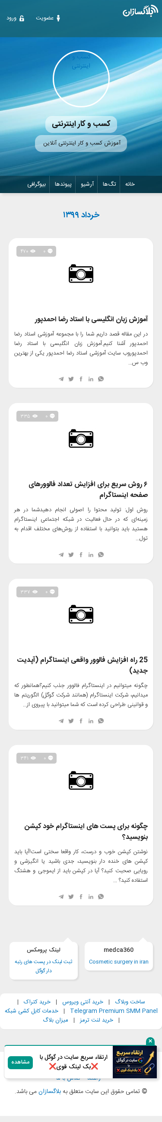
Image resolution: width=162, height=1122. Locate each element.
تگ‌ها (109, 184)
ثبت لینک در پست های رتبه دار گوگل (43, 960)
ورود (11, 18)
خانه (130, 184)
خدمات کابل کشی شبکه (31, 1011)
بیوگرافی (36, 184)
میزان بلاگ (55, 1020)
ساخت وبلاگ (130, 1002)
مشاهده (20, 1062)
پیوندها (63, 184)
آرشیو (87, 184)
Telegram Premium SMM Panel (114, 1011)
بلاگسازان (49, 1092)
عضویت (45, 18)
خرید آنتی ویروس (82, 1002)
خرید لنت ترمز (96, 1020)
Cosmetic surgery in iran (119, 956)
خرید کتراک (37, 1002)
